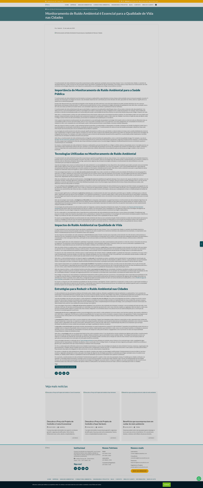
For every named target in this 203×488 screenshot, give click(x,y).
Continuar (166, 484)
